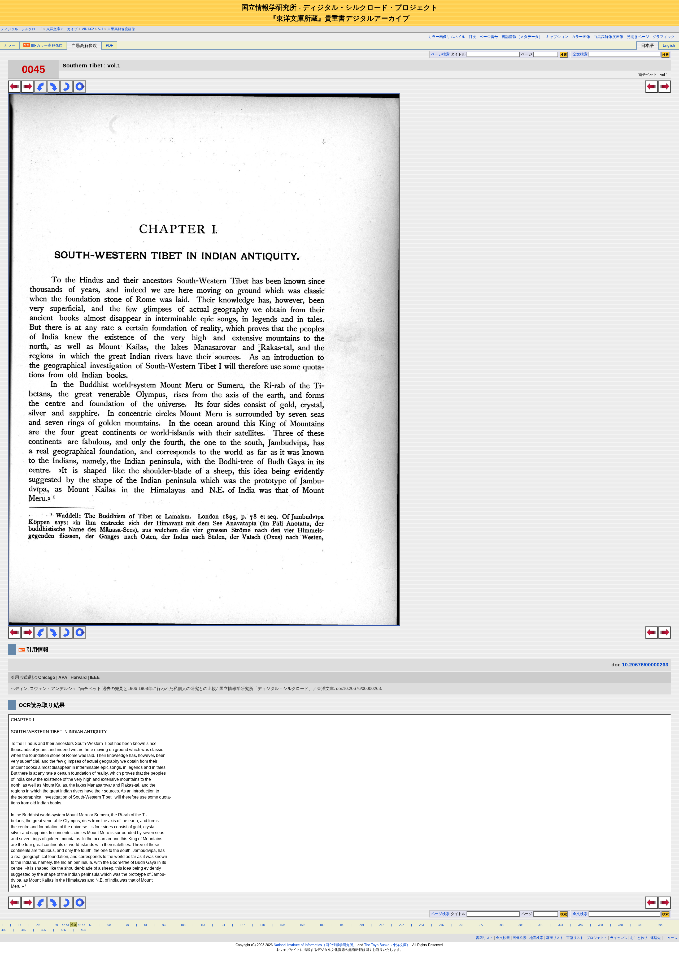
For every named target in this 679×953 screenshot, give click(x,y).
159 (282, 924)
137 (242, 924)
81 (145, 924)
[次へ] (27, 91)
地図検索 (536, 938)
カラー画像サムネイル (446, 37)
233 (421, 924)
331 (560, 924)
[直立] (79, 91)
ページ (526, 54)
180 (322, 924)
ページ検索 (440, 54)
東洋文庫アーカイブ (61, 29)
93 (164, 924)
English (669, 45)
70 (127, 924)
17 (19, 924)
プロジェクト (596, 938)
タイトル (459, 54)
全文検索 (580, 54)
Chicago (46, 677)
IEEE (95, 677)
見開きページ (638, 37)
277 (481, 924)
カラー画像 (581, 37)
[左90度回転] (40, 91)
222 (401, 924)
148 (262, 924)
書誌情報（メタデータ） (522, 37)
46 (79, 924)
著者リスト (554, 938)
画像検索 (519, 938)
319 (540, 924)
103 (183, 924)
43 (67, 924)
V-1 (100, 29)
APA (62, 677)
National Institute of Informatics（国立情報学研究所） (315, 945)
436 (63, 930)
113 (203, 924)
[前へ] (14, 91)
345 (580, 924)
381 (640, 924)
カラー (9, 45)
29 (38, 924)
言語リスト (575, 938)
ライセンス (618, 938)
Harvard (79, 677)
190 (342, 924)
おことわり (638, 938)
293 (501, 924)
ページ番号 (489, 37)
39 (56, 924)
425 (43, 930)
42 (63, 924)
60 (109, 924)
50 (90, 924)
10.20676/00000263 (645, 664)
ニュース (670, 938)
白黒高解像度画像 (121, 29)
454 (83, 930)
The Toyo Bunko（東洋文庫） (387, 945)
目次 (472, 37)
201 (361, 924)
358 (600, 924)
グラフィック (663, 37)
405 (3, 930)
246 (441, 924)
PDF (109, 45)
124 (222, 924)
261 (461, 924)
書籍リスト (484, 938)
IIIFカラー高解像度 (47, 45)
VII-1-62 (88, 29)
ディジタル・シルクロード (21, 29)
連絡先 (655, 938)
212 (381, 924)
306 (521, 924)
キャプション (557, 37)
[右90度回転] (53, 91)
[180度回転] (66, 91)
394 (660, 924)
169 (302, 924)
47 (83, 924)
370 (620, 924)
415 (23, 930)
